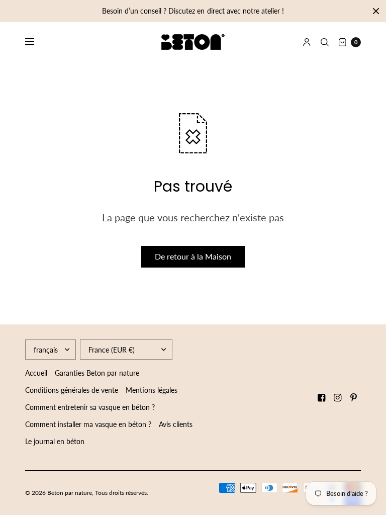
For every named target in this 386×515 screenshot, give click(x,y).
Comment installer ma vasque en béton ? (88, 424)
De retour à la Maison (193, 256)
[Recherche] (325, 42)
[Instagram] (337, 397)
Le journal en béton (54, 441)
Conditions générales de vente (71, 390)
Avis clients (175, 424)
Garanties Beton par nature (97, 373)
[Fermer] (376, 11)
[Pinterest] (353, 397)
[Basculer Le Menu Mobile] (36, 42)
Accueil (36, 373)
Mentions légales (151, 390)
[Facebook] (321, 397)
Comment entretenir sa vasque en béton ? (90, 407)
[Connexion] (307, 42)
